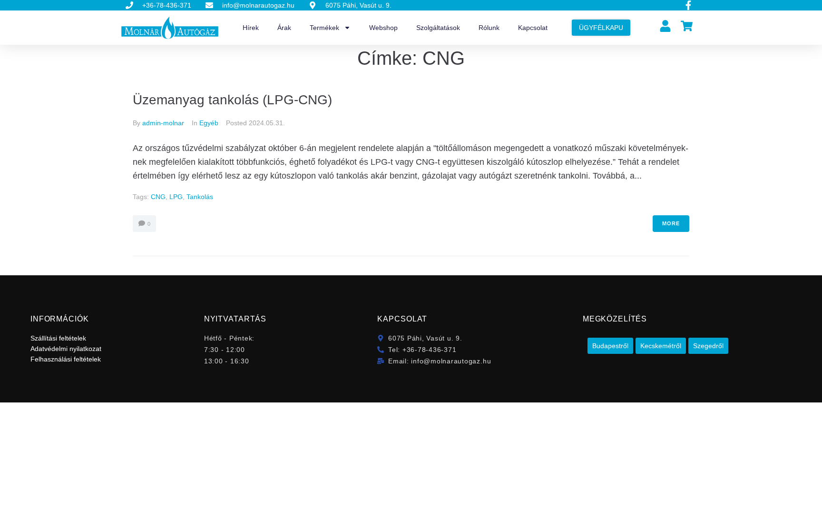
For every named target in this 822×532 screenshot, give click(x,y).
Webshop (383, 27)
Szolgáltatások (438, 27)
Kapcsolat (533, 27)
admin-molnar (163, 123)
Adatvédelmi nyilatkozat (65, 348)
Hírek (251, 27)
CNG (158, 197)
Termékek (324, 27)
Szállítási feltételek (58, 338)
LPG (176, 197)
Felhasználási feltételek (65, 359)
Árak (284, 27)
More (671, 223)
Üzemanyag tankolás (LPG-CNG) (232, 99)
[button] (610, 346)
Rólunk (489, 27)
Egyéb (208, 123)
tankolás (199, 197)
